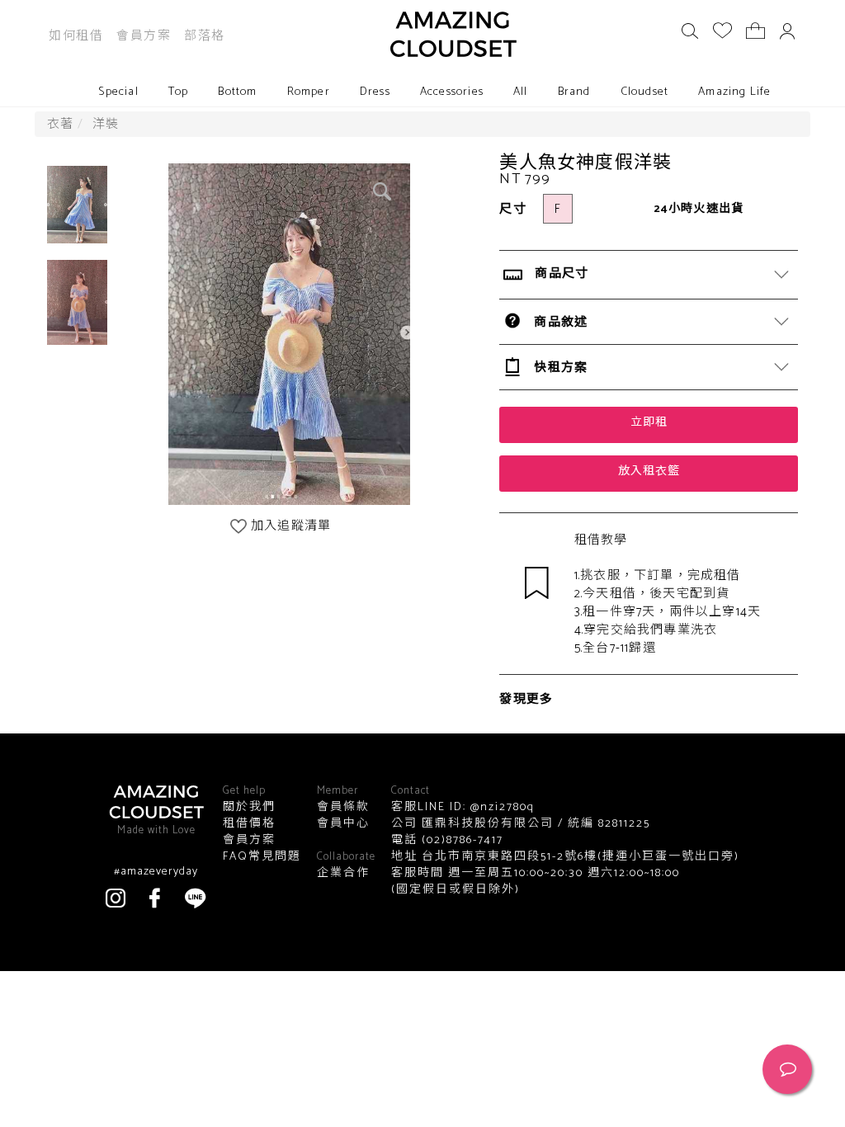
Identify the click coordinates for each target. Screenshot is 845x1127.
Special (118, 92)
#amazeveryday (156, 872)
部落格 (204, 36)
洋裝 (105, 124)
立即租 (649, 422)
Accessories (452, 92)
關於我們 (249, 807)
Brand (574, 92)
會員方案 (143, 36)
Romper (308, 92)
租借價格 (249, 824)
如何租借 (76, 36)
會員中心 (343, 824)
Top (178, 92)
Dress (375, 92)
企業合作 (343, 873)
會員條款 (343, 807)
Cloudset (645, 92)
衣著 (60, 124)
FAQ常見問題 (262, 857)
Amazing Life (734, 92)
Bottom (237, 92)
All (520, 92)
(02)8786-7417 (460, 840)
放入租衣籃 (649, 471)
